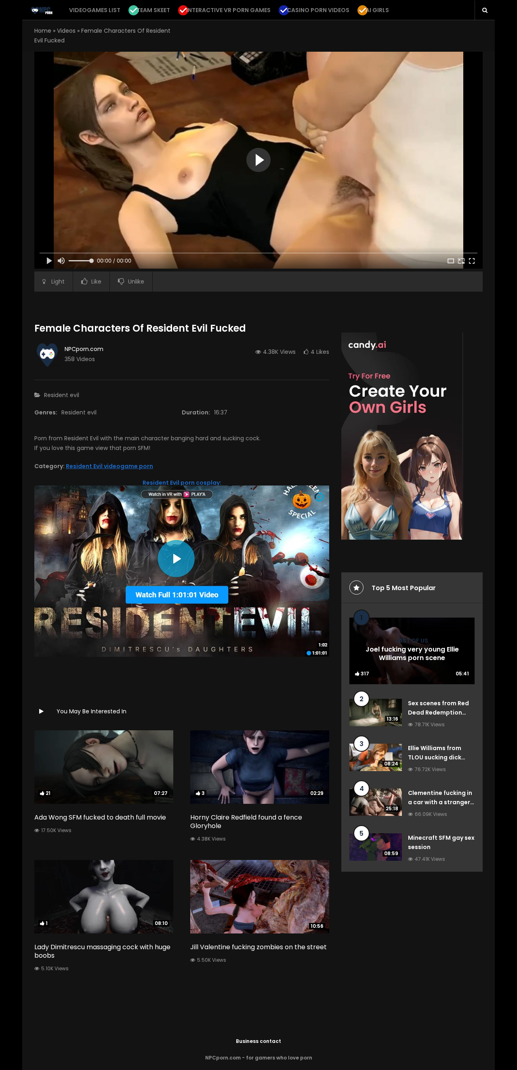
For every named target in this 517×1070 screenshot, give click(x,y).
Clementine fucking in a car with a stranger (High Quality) (440, 802)
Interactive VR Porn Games (228, 10)
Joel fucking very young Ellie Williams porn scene (412, 654)
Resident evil (61, 395)
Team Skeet (153, 10)
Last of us (412, 641)
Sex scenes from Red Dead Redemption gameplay (438, 713)
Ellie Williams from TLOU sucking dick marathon (434, 757)
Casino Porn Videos (318, 10)
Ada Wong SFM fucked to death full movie (100, 817)
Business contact (258, 1041)
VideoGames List (94, 10)
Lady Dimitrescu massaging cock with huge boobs (102, 951)
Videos (66, 31)
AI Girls (377, 10)
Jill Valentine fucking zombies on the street (258, 947)
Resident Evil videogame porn (109, 466)
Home (42, 31)
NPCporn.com (84, 349)
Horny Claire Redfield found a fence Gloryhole (246, 821)
